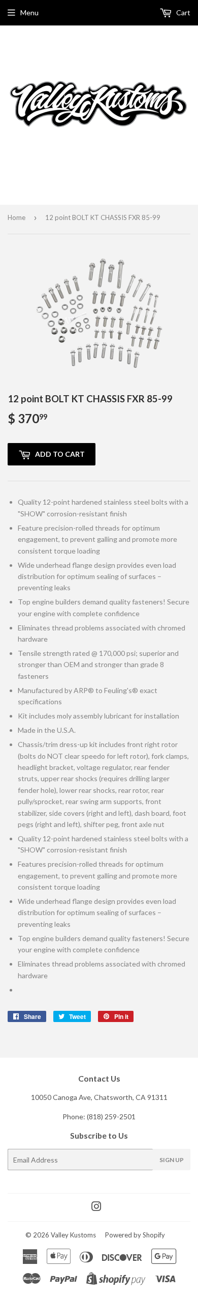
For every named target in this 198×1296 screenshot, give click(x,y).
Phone (72, 1116)
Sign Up (171, 1160)
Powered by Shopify (135, 1235)
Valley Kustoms (73, 1235)
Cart (182, 12)
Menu (29, 12)
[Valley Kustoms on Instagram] (96, 1207)
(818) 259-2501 (111, 1116)
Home (16, 217)
